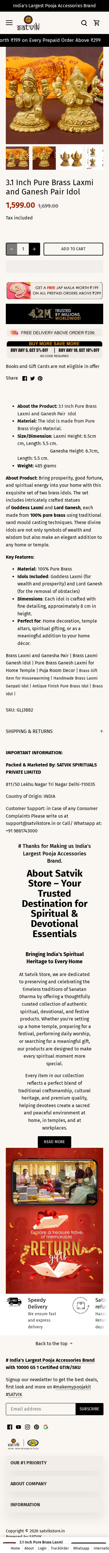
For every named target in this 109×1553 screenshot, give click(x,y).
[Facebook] (9, 1427)
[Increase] (34, 249)
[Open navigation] (9, 22)
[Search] (84, 23)
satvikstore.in (52, 1531)
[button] (54, 266)
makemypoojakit (73, 1387)
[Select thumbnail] (17, 158)
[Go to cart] (96, 23)
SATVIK (15, 1394)
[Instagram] (27, 1427)
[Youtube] (18, 1427)
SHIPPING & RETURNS (29, 731)
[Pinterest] (36, 1427)
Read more (54, 1141)
